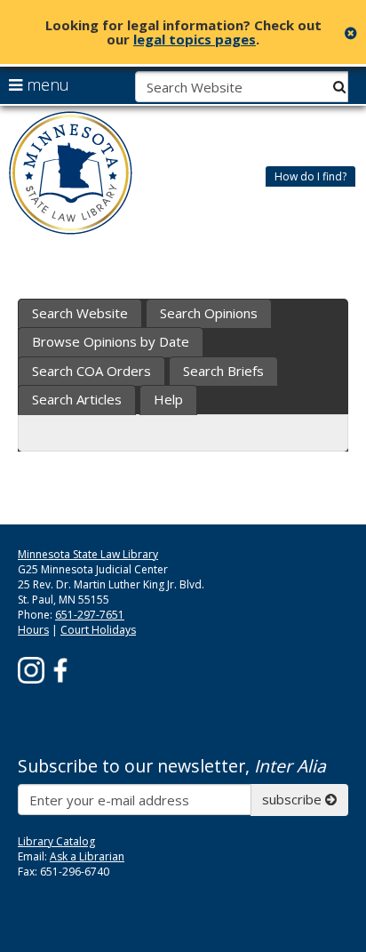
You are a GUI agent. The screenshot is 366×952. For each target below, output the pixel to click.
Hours (33, 629)
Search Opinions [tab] (209, 313)
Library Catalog (56, 841)
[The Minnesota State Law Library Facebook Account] (60, 668)
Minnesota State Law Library (88, 554)
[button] (310, 175)
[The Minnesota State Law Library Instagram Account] (31, 668)
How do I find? (310, 176)
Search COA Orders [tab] (91, 371)
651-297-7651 (89, 614)
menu (45, 84)
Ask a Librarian (87, 856)
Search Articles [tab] (77, 399)
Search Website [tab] (80, 313)
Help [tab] (168, 399)
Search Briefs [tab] (223, 371)
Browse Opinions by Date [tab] (110, 341)
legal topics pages (194, 39)
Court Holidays (98, 629)
